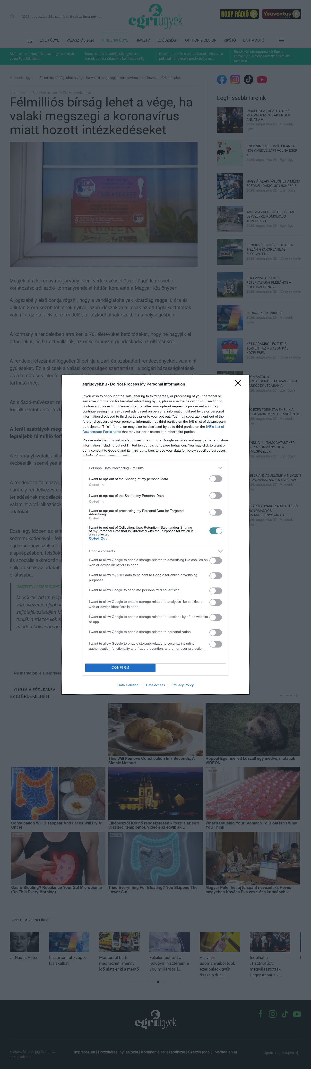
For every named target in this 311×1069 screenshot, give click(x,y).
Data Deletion (128, 685)
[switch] (215, 478)
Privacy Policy (183, 685)
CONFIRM (121, 667)
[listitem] (155, 468)
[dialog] (155, 534)
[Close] (239, 384)
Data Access (155, 685)
